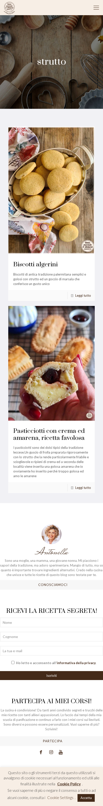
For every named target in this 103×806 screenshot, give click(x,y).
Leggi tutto (83, 295)
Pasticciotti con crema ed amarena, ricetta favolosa (49, 434)
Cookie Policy (69, 784)
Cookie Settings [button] (60, 797)
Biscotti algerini (35, 264)
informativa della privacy (76, 663)
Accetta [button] (86, 798)
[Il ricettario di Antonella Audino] (9, 7)
